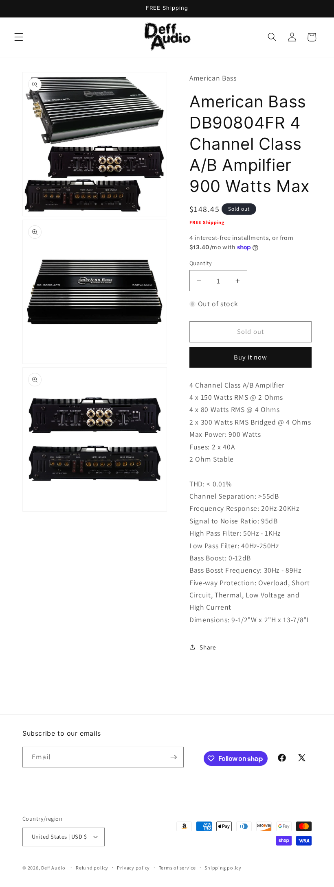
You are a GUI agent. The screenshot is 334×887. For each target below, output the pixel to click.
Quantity (200, 263)
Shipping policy (223, 868)
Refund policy (92, 868)
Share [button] (208, 647)
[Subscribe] (173, 757)
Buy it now (251, 357)
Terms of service (177, 868)
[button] (19, 37)
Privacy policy (133, 868)
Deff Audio (53, 868)
